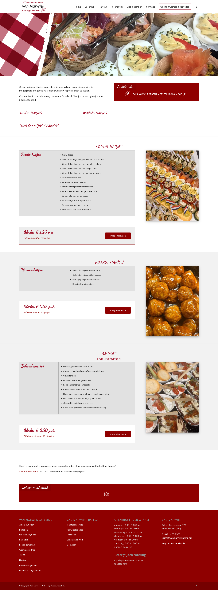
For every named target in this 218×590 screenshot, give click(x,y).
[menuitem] (78, 6)
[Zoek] (196, 6)
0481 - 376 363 (172, 534)
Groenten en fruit (75, 539)
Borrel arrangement (28, 565)
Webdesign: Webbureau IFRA (53, 586)
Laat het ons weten (29, 471)
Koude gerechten (27, 544)
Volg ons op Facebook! (173, 543)
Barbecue (23, 539)
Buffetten (23, 529)
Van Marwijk (35, 586)
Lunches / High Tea (27, 534)
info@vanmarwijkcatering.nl (178, 537)
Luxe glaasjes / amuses (38, 126)
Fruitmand (71, 534)
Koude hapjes (30, 113)
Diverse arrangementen (30, 570)
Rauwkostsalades (75, 529)
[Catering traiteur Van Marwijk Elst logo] (33, 6)
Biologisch (71, 544)
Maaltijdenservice (75, 524)
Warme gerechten (27, 549)
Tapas (22, 554)
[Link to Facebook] (196, 585)
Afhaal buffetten (26, 524)
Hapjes (22, 560)
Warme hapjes (95, 113)
